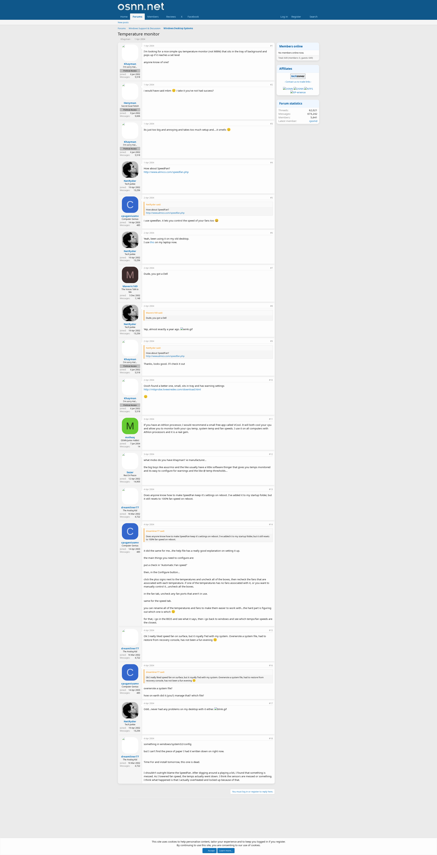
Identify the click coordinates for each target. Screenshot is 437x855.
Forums (137, 16)
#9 (271, 341)
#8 (271, 306)
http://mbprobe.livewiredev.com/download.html (172, 389)
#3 (271, 123)
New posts (123, 22)
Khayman (125, 39)
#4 (271, 162)
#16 (271, 665)
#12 (271, 454)
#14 (271, 524)
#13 (271, 489)
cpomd (313, 121)
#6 (271, 232)
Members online (291, 46)
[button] (161, 16)
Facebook (193, 16)
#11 (271, 419)
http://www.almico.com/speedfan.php (166, 172)
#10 (271, 380)
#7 (271, 268)
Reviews (171, 16)
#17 (271, 703)
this (152, 242)
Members (153, 16)
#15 (271, 630)
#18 (271, 738)
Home (124, 16)
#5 (271, 197)
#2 (271, 84)
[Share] (267, 46)
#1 (271, 45)
